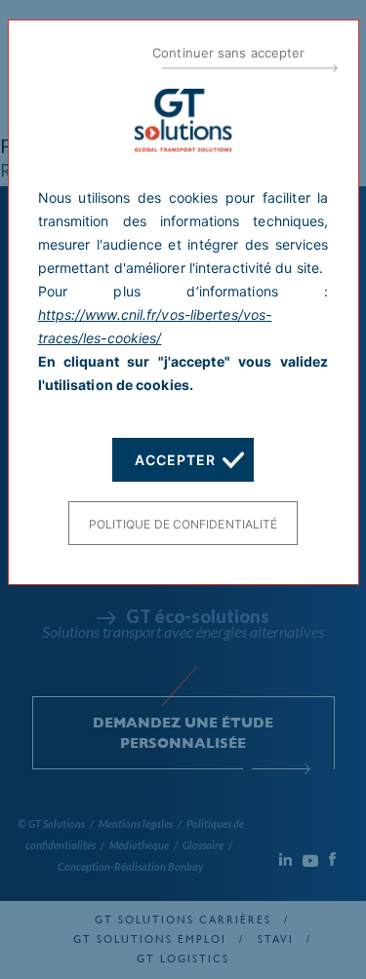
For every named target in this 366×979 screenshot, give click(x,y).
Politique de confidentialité (183, 524)
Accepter (175, 459)
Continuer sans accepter (228, 52)
